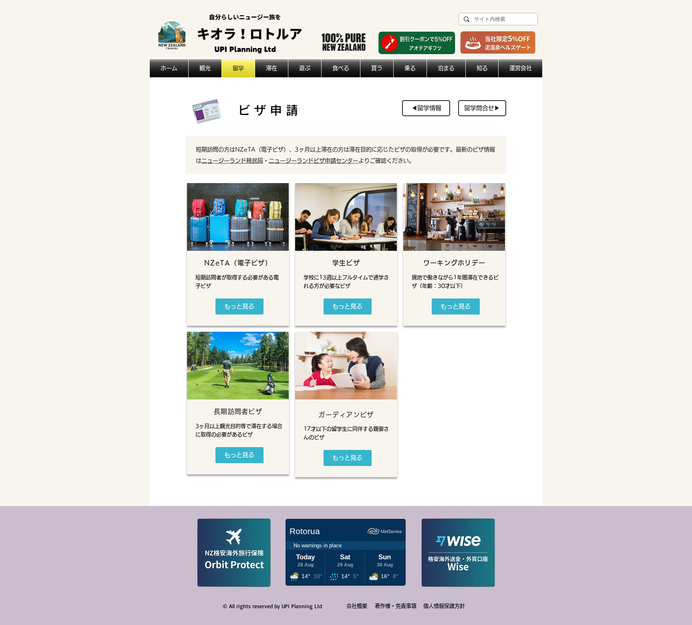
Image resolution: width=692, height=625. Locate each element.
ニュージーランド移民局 (232, 160)
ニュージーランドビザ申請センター (313, 160)
